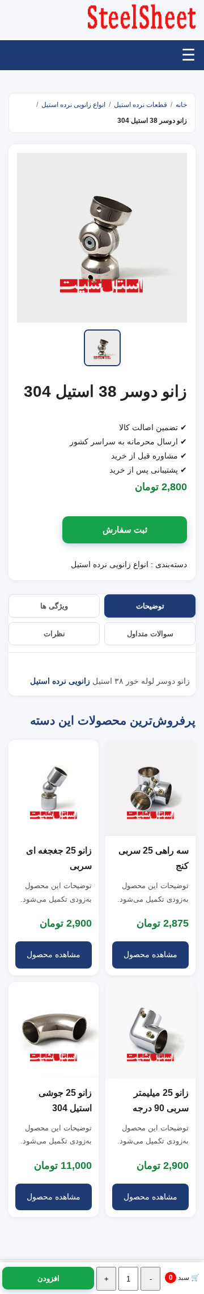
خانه (181, 105)
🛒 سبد (184, 1278)
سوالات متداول (150, 633)
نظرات (54, 633)
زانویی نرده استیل (60, 680)
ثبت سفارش (125, 529)
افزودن (48, 1278)
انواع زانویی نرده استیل (73, 105)
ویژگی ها (54, 606)
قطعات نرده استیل (140, 105)
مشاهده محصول (150, 954)
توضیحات (150, 606)
